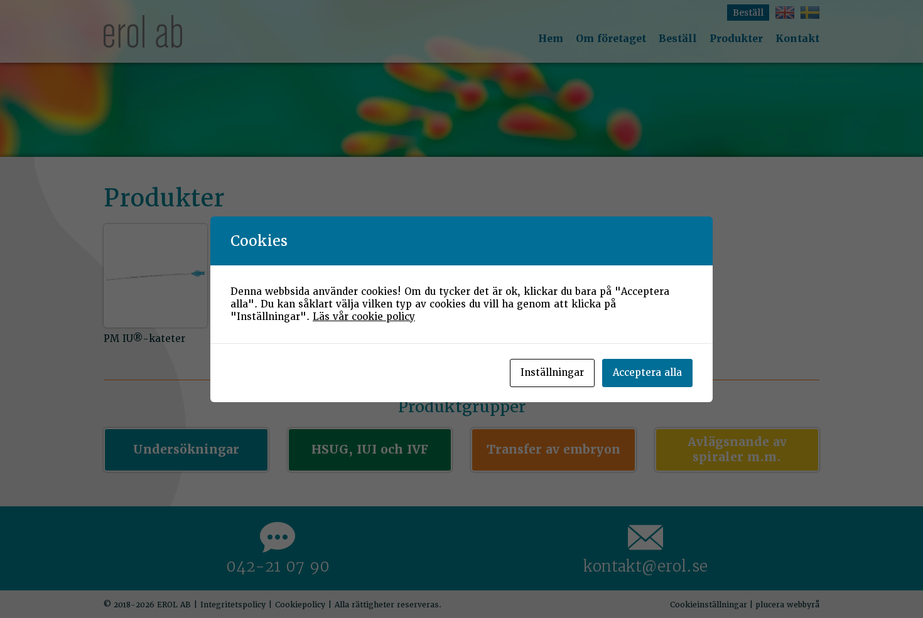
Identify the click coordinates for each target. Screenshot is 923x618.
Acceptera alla (647, 372)
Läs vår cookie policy (364, 317)
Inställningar (552, 372)
